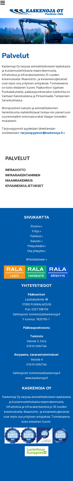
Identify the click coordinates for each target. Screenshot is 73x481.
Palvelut (17, 158)
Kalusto (35, 241)
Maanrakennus (19, 180)
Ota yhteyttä (35, 251)
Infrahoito (15, 170)
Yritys (35, 231)
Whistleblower (35, 259)
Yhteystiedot (35, 246)
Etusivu (35, 226)
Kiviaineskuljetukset (24, 186)
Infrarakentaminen (22, 175)
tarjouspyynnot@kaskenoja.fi (41, 133)
